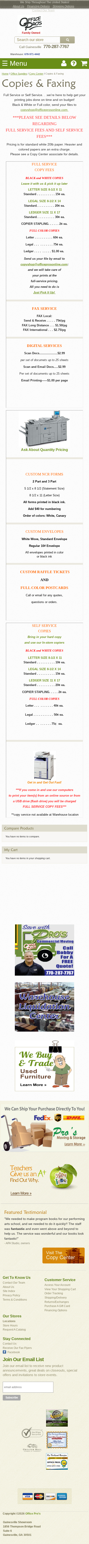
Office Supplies (18, 73)
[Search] (67, 40)
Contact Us (9, 1343)
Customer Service (60, 1280)
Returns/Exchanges (56, 1302)
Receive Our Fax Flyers (17, 1348)
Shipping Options (63, 6)
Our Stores (12, 1316)
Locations (9, 1321)
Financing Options (38, 6)
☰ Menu (14, 63)
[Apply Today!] (44, 892)
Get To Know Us (17, 1278)
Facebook (14, 1352)
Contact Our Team (43, 10)
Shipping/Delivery (55, 1297)
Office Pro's (33, 1513)
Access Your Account (57, 1285)
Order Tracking (53, 1293)
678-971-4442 (32, 54)
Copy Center (36, 73)
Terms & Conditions (15, 1299)
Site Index (9, 1291)
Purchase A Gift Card (57, 1306)
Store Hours (10, 1325)
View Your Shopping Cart (60, 1289)
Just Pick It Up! (44, 292)
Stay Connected (17, 1339)
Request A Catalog (14, 1329)
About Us (18, 6)
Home (5, 73)
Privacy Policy (11, 1295)
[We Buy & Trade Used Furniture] (44, 1065)
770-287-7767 (56, 46)
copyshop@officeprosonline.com (44, 109)
